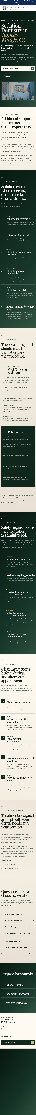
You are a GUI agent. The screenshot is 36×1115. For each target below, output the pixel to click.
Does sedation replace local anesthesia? (15, 927)
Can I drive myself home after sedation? (15, 947)
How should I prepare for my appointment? (16, 954)
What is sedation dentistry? (11, 914)
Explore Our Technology (9, 865)
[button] (33, 8)
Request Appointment (18, 1042)
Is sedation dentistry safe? (11, 941)
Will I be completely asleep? (11, 920)
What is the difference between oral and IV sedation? (15, 934)
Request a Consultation (18, 69)
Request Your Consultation (18, 1099)
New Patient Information (9, 869)
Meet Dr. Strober (7, 861)
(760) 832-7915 (5, 1029)
